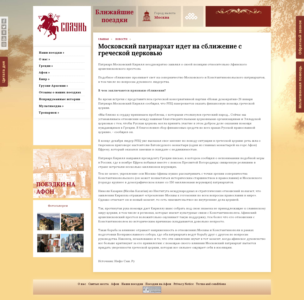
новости (121, 39)
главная (103, 39)
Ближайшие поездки (114, 16)
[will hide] (3, 21)
